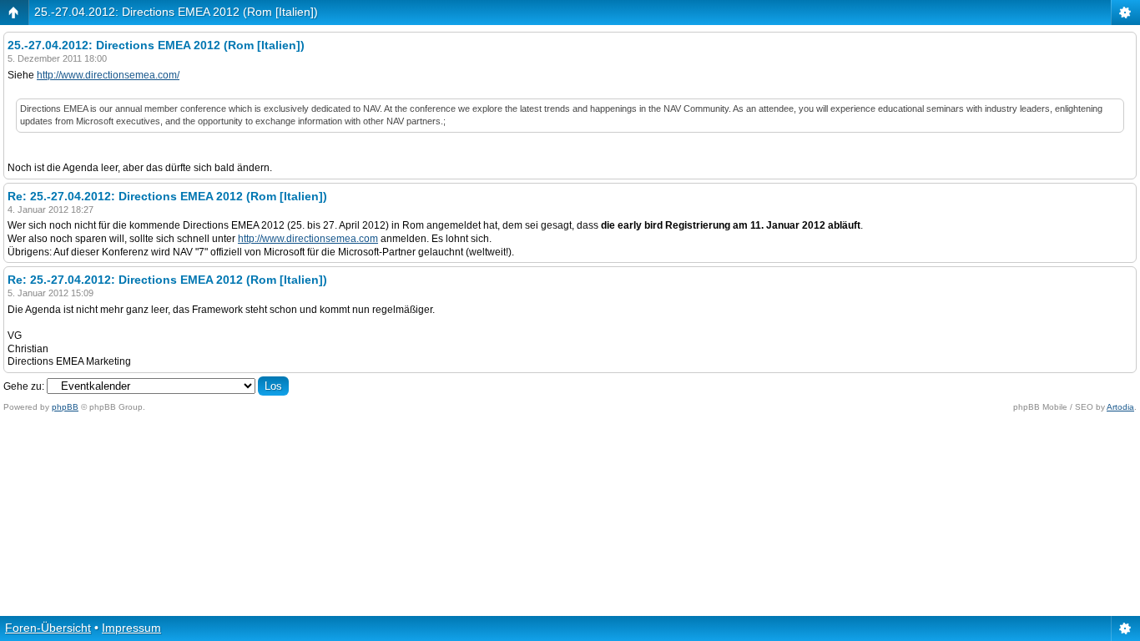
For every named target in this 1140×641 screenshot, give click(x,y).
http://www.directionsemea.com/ (108, 75)
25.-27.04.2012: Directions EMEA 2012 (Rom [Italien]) (176, 11)
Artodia (1120, 406)
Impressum (131, 627)
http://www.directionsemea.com (308, 239)
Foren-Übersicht (48, 627)
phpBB (65, 406)
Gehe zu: (23, 386)
